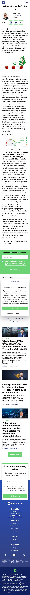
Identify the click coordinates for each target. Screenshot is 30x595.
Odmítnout (10, 313)
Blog (13, 15)
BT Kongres (14, 550)
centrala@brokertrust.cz (15, 517)
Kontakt (14, 542)
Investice (15, 534)
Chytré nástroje (15, 526)
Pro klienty (14, 529)
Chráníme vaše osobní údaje (15, 265)
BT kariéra (15, 531)
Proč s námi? (15, 523)
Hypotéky (15, 537)
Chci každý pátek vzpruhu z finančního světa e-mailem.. (15, 263)
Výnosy (18, 15)
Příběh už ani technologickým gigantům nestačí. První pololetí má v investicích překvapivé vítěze (12, 430)
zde (9, 592)
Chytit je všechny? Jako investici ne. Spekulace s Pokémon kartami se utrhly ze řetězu (14, 388)
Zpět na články (15, 454)
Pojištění (14, 539)
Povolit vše (15, 308)
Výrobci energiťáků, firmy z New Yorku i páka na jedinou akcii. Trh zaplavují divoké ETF (14, 345)
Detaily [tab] (18, 313)
